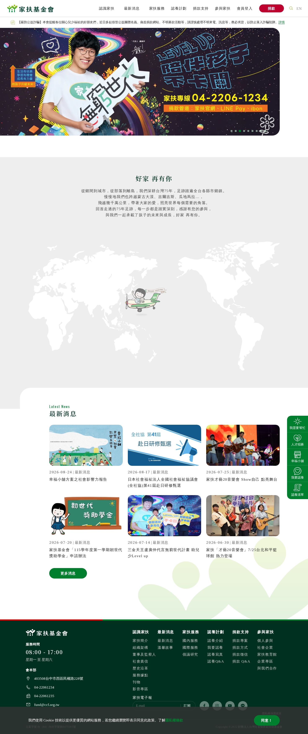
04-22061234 (44, 687)
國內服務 (190, 641)
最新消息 (132, 8)
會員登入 (245, 8)
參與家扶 (223, 8)
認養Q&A (215, 661)
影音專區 (140, 689)
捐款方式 (240, 648)
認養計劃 (179, 8)
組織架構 (140, 648)
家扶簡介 (140, 641)
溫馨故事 (165, 648)
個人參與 (265, 641)
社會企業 (265, 648)
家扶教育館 (267, 654)
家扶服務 (157, 8)
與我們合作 (267, 668)
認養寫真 (215, 654)
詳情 (281, 22)
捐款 (271, 8)
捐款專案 (240, 641)
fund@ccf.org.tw (46, 705)
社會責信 (140, 661)
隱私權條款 (174, 720)
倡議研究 (190, 654)
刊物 (136, 682)
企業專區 (265, 661)
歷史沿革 (140, 668)
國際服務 (190, 648)
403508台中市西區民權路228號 (58, 679)
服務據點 (140, 675)
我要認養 (215, 648)
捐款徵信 (240, 654)
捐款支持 (201, 8)
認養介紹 (215, 641)
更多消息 (68, 573)
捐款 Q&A (241, 661)
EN (299, 8)
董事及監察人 (144, 654)
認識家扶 (107, 8)
